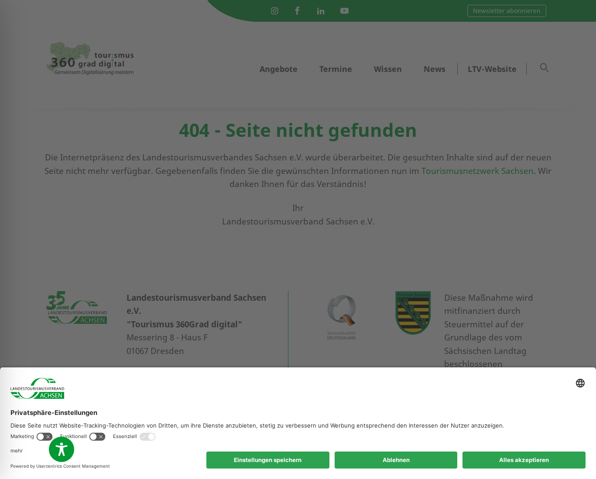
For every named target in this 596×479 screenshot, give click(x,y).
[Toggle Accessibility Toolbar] (61, 449)
